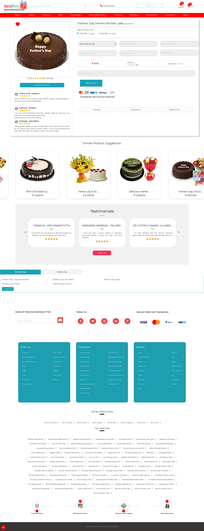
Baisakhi (174, 384)
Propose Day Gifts (125, 439)
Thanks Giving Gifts (114, 379)
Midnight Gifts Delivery (129, 457)
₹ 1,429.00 (25, 195)
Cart (192, 5)
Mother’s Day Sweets (11, 284)
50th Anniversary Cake (101, 493)
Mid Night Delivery (28, 361)
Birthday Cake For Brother (137, 470)
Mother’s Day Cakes (112, 279)
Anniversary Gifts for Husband (40, 479)
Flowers (46, 15)
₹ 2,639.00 (127, 195)
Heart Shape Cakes (168, 461)
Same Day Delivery (28, 357)
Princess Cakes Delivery (79, 484)
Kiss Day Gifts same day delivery (82, 444)
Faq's (24, 375)
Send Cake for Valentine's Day (58, 439)
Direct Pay (26, 379)
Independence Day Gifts (116, 357)
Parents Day (84, 370)
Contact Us (57, 366)
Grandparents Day (114, 370)
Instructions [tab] (135, 110)
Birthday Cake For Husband (44, 470)
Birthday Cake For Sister (114, 470)
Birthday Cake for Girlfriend (67, 470)
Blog (24, 366)
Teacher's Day (84, 366)
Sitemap (56, 379)
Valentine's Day (113, 384)
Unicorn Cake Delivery (39, 466)
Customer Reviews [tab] (42, 85)
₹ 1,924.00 (178, 195)
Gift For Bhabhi (97, 423)
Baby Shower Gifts (148, 457)
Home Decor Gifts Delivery (41, 488)
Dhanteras (175, 379)
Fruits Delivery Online (76, 457)
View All (102, 253)
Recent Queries (27, 384)
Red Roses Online (144, 466)
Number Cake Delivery (59, 466)
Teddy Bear (150, 453)
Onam (140, 361)
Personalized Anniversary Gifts (106, 479)
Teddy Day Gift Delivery (167, 439)
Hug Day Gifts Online (58, 444)
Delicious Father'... (127, 191)
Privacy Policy (58, 361)
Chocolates (76, 15)
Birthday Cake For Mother (159, 470)
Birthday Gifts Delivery (72, 453)
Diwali (140, 375)
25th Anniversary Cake (163, 488)
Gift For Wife (111, 423)
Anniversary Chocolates (119, 475)
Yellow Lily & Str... (76, 191)
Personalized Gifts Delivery (165, 444)
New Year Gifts (85, 352)
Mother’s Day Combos (62, 284)
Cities (185, 15)
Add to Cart (91, 83)
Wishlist (181, 5)
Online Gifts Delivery (144, 444)
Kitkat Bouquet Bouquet (58, 475)
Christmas (141, 384)
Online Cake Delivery (104, 444)
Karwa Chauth (177, 366)
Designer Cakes (54, 453)
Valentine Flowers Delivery (82, 439)
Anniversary (151, 15)
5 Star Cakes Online (150, 461)
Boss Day (83, 379)
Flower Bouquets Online (89, 448)
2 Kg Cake (103, 33)
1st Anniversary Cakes (84, 479)
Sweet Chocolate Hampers (141, 475)
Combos (117, 15)
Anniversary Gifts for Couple (164, 475)
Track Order (57, 375)
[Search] (85, 6)
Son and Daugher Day (115, 375)
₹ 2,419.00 (76, 195)
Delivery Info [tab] (174, 110)
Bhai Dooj (141, 379)
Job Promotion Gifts (115, 366)
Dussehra (141, 370)
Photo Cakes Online (38, 453)
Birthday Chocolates (99, 475)
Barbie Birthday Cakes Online (56, 484)
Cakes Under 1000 (114, 453)
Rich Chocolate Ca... (25, 191)
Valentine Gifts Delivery (35, 439)
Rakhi (17, 15)
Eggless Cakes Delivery (57, 461)
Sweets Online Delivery (167, 484)
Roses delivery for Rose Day (105, 439)
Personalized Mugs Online (64, 488)
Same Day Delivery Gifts (133, 453)
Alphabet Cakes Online (113, 461)
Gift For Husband (126, 423)
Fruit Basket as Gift (34, 484)
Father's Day (84, 361)
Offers (24, 370)
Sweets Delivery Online (38, 457)
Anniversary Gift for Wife (63, 479)
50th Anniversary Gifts (142, 488)
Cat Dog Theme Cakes (110, 466)
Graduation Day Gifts (87, 384)
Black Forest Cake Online (36, 461)
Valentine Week (85, 388)
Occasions (169, 15)
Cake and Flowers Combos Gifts (133, 448)
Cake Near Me (93, 466)
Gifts (60, 15)
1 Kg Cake (83, 33)
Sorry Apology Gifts (109, 457)
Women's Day (85, 357)
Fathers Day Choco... (178, 191)
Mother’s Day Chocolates (63, 279)
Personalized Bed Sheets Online (132, 479)
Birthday (134, 15)
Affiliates (56, 370)
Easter (174, 361)
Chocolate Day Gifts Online (145, 439)
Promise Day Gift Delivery (38, 444)
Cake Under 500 (77, 466)
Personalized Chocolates (79, 475)
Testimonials (57, 352)
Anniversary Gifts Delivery (94, 453)
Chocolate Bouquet (165, 453)
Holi (173, 357)
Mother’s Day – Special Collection (15, 279)
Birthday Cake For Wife (163, 466)
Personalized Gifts (97, 15)
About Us (25, 352)
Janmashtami (176, 370)
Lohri (139, 388)
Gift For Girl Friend (50, 423)
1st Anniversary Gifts (103, 488)
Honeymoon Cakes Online (145, 484)
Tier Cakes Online (94, 461)
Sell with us (150, 6)
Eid (173, 375)
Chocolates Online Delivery (45, 448)
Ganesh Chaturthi (144, 357)
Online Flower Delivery (124, 444)
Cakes (31, 15)
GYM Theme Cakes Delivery (101, 484)
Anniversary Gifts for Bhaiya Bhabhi (160, 479)
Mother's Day (84, 393)
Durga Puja (142, 366)
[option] (51, 232)
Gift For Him (154, 423)
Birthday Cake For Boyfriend (91, 470)
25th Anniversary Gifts (122, 488)
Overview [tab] (96, 110)
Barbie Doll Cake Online (110, 448)
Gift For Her (141, 423)
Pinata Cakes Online (132, 461)
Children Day (84, 375)
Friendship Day (113, 352)
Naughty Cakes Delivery (123, 484)
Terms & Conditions (59, 357)
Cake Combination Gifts (67, 448)
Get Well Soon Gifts (165, 457)
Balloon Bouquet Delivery (158, 448)
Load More (8, 289)
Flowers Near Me (128, 466)
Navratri (174, 352)
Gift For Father (82, 423)
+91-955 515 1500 (109, 6)
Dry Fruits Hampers (57, 457)
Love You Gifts (93, 457)
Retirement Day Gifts (115, 361)
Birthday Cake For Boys (37, 475)
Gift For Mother (67, 423)
